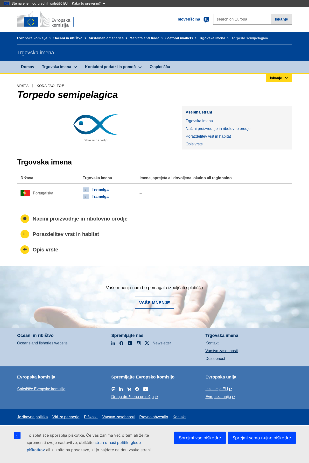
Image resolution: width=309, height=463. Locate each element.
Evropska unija (218, 397)
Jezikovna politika (32, 417)
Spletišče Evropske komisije (41, 389)
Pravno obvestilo (153, 417)
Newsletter (162, 343)
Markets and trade (144, 38)
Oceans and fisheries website (42, 343)
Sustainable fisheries (106, 38)
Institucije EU (216, 389)
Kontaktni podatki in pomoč (110, 67)
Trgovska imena (212, 38)
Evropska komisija (32, 38)
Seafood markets (179, 38)
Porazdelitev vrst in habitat (208, 136)
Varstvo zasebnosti (221, 351)
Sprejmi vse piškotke (200, 437)
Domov (27, 67)
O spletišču (160, 67)
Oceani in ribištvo (68, 38)
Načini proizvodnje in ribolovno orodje (218, 129)
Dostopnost (215, 358)
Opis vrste (194, 144)
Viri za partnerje (65, 417)
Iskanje (281, 19)
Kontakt (211, 343)
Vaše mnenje (154, 302)
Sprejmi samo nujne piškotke (261, 437)
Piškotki (91, 417)
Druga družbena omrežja (132, 397)
